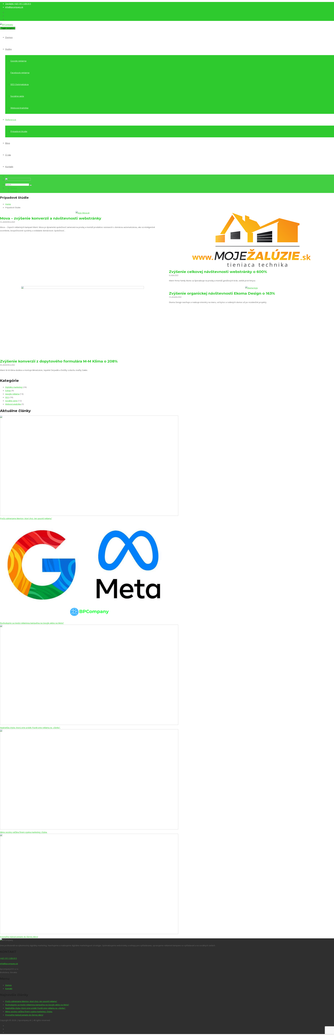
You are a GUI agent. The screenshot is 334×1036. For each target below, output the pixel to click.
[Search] (31, 185)
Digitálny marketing (13, 387)
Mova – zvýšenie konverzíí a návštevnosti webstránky (50, 218)
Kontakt (9, 166)
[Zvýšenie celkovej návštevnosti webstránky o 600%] (251, 266)
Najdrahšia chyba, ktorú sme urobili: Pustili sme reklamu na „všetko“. (30, 727)
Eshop (8, 390)
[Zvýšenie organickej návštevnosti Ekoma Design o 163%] (251, 288)
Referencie (10, 119)
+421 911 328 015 (18, 3)
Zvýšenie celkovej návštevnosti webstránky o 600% (218, 271)
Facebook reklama (19, 72)
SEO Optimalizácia (19, 84)
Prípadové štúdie (18, 131)
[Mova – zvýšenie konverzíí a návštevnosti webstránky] (83, 212)
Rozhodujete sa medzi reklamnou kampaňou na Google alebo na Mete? (32, 623)
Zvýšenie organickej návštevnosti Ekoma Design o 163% (222, 293)
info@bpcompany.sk (14, 7)
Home (8, 204)
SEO (7, 397)
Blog (7, 143)
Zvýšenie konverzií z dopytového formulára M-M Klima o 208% (59, 361)
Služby (8, 49)
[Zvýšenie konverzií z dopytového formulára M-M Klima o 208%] (82, 355)
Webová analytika (13, 404)
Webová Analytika (19, 108)
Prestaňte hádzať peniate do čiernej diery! (19, 936)
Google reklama (18, 61)
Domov (9, 37)
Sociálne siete (17, 96)
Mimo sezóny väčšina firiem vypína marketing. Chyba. (23, 832)
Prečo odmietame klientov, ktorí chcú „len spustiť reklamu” (26, 518)
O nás (8, 155)
